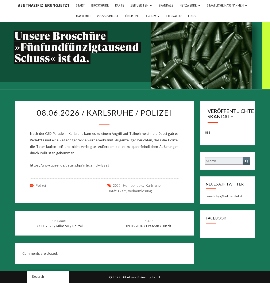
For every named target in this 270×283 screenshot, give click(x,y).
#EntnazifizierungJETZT (44, 5)
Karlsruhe (153, 185)
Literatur (174, 16)
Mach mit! (83, 16)
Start (80, 5)
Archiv (151, 16)
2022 (116, 185)
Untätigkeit (116, 190)
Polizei (40, 185)
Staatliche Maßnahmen (225, 5)
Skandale (166, 5)
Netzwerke (188, 5)
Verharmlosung (140, 190)
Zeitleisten (139, 5)
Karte (119, 5)
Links (192, 16)
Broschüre (100, 5)
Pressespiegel (108, 16)
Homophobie (133, 185)
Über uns (132, 16)
